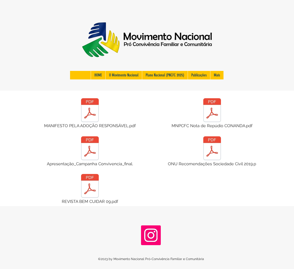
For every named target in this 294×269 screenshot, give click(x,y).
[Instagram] (151, 235)
